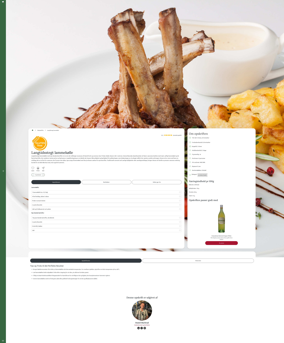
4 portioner (38, 175)
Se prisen (221, 243)
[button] (180, 192)
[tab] (56, 182)
